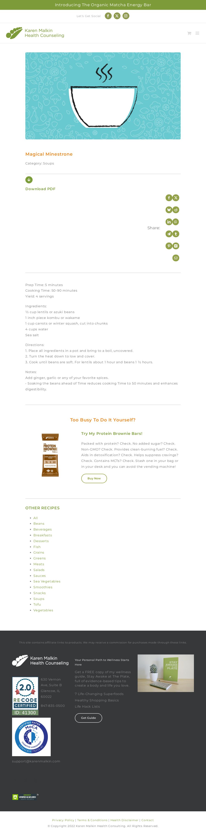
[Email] (173, 258)
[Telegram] (166, 234)
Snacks (39, 593)
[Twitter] (25, 780)
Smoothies (42, 587)
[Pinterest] (166, 246)
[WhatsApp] (173, 222)
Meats (38, 564)
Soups (38, 599)
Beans (38, 524)
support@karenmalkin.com (36, 761)
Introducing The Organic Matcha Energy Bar (103, 4)
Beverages (42, 529)
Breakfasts (42, 535)
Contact (147, 820)
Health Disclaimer (124, 820)
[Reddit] (173, 210)
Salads (39, 570)
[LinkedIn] (166, 222)
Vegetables (43, 610)
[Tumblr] (173, 234)
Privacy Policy (63, 820)
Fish (37, 547)
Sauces (39, 576)
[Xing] (173, 246)
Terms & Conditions (92, 820)
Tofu (37, 604)
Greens (39, 558)
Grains (38, 552)
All (35, 518)
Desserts (41, 541)
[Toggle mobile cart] (189, 33)
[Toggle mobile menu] (198, 33)
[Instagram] (35, 780)
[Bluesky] (166, 210)
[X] (173, 198)
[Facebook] (166, 198)
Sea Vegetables (46, 581)
